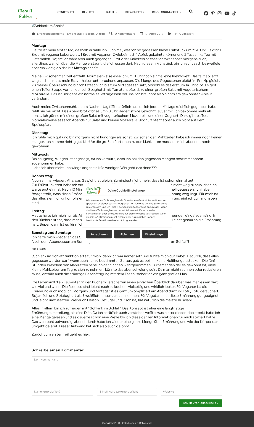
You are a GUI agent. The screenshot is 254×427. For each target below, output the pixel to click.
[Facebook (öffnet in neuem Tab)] (206, 13)
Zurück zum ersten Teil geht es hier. (61, 334)
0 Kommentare (125, 33)
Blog (110, 12)
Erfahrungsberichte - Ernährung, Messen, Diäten (71, 33)
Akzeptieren (99, 234)
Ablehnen (127, 234)
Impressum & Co (165, 12)
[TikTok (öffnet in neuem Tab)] (234, 13)
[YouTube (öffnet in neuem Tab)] (227, 13)
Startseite (66, 12)
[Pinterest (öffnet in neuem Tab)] (213, 13)
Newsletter (134, 12)
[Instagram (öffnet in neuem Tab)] (219, 13)
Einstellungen (155, 234)
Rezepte (88, 12)
